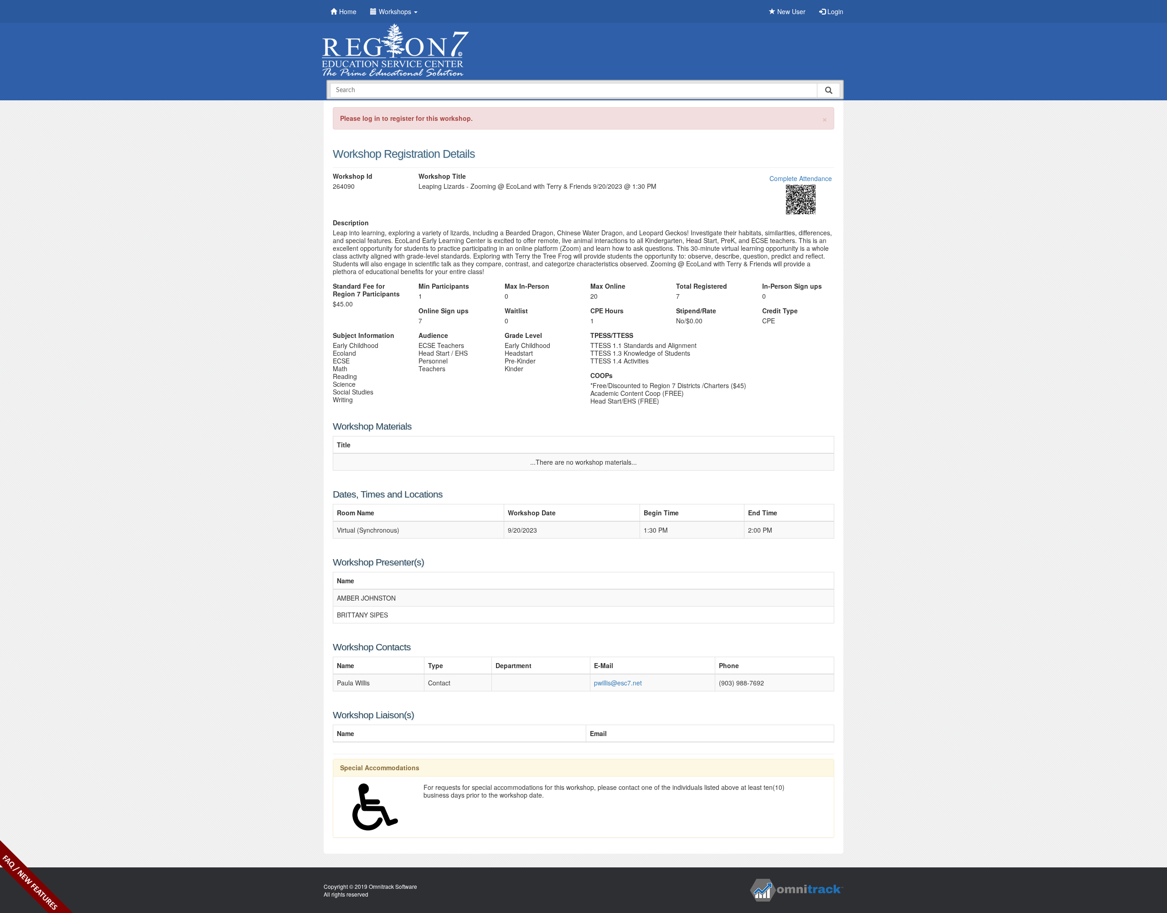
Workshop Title (442, 176)
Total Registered (701, 286)
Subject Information (363, 335)
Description (351, 223)
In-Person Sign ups (792, 286)
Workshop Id (352, 176)
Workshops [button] (396, 11)
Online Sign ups (443, 311)
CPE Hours (607, 311)
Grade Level (523, 335)
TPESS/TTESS (611, 335)
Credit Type (780, 311)
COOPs (601, 375)
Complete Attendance (800, 178)
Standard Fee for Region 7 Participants (366, 290)
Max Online (607, 286)
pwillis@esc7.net (618, 682)
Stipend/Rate (696, 311)
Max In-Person (527, 286)
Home (347, 11)
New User (790, 11)
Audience (433, 335)
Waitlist (516, 311)
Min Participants (443, 286)
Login (834, 11)
